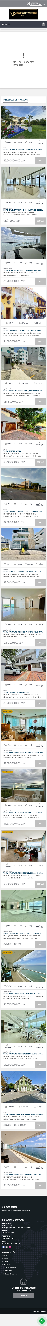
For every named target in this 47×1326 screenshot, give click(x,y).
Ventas (5, 1258)
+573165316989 (36, 3)
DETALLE (40, 161)
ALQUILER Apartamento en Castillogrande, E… (23, 933)
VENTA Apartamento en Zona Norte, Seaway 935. (23, 813)
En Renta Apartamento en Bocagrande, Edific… (23, 210)
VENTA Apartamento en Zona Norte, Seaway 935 (23, 752)
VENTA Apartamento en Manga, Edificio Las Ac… (23, 391)
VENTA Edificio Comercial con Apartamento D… (23, 572)
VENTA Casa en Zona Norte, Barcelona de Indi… (23, 511)
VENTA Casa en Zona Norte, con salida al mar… (23, 150)
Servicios (6, 1264)
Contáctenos (8, 1271)
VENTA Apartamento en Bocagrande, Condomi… (23, 873)
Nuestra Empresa (9, 1268)
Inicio (5, 1255)
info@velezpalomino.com (11, 1243)
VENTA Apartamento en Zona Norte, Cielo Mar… (23, 632)
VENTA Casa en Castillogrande (16, 692)
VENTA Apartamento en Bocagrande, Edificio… (22, 270)
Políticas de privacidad (11, 1274)
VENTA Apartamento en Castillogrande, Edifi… (23, 1054)
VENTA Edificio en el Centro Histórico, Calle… (23, 1114)
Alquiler (6, 1261)
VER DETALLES (23, 122)
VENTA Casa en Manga (12, 451)
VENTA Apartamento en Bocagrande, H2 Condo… (23, 994)
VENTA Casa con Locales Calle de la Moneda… (23, 330)
